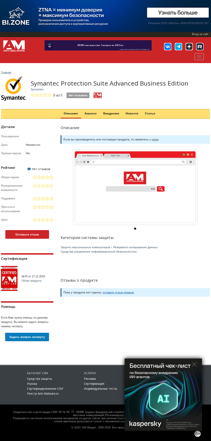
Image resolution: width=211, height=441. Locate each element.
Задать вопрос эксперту (27, 337)
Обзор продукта (31, 280)
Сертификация (94, 384)
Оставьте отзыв (27, 234)
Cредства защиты (39, 379)
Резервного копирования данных (135, 247)
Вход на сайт (200, 34)
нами (155, 139)
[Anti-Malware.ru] (14, 46)
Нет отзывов (78, 95)
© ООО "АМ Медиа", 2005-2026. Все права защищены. (105, 427)
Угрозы (32, 384)
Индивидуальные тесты (100, 388)
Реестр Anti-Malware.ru (43, 393)
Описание (71, 113)
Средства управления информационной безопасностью (99, 251)
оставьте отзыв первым (118, 292)
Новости (132, 113)
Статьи (150, 113)
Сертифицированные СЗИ (45, 388)
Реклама (90, 379)
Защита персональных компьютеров (85, 247)
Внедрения (111, 113)
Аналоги (90, 113)
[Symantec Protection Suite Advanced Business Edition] (135, 187)
